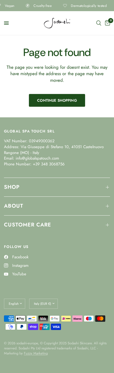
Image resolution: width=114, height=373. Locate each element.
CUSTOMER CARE (27, 225)
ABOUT (13, 206)
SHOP (12, 187)
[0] (106, 23)
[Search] (98, 23)
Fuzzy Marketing (36, 353)
